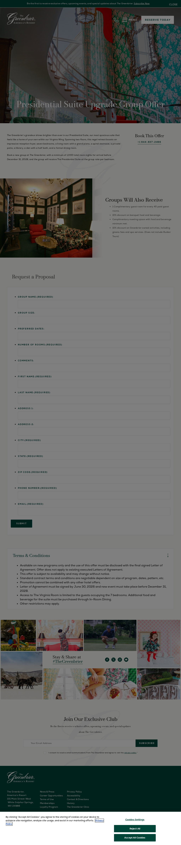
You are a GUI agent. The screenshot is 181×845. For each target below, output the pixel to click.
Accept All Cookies (134, 837)
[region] (90, 828)
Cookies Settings (134, 819)
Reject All (135, 828)
